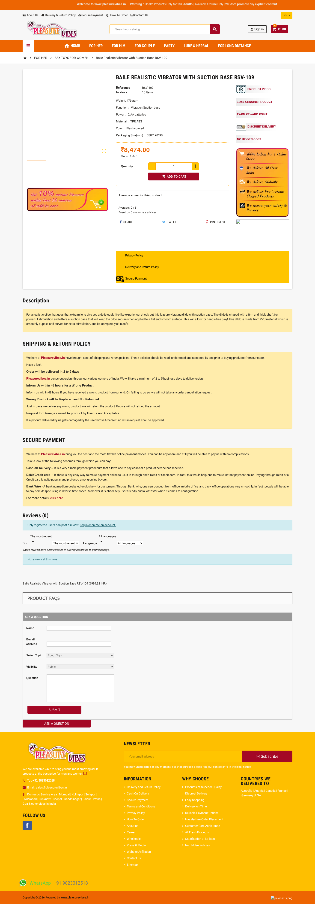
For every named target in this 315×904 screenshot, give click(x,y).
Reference (123, 87)
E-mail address (31, 642)
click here (56, 498)
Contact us (134, 858)
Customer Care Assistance (202, 826)
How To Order (118, 15)
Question (32, 678)
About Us (32, 15)
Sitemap (132, 864)
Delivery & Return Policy (60, 15)
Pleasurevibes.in (53, 357)
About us (132, 826)
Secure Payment (92, 15)
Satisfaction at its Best (200, 838)
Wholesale (134, 838)
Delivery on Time (196, 806)
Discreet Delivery (196, 793)
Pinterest (217, 222)
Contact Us (141, 15)
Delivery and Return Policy (143, 787)
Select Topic (34, 655)
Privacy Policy (136, 813)
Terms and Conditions (141, 806)
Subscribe (269, 756)
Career (131, 832)
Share (128, 222)
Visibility (31, 666)
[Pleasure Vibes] (52, 29)
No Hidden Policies (197, 845)
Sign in (257, 29)
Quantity (127, 166)
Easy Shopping (195, 800)
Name (30, 628)
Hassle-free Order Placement (204, 819)
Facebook (27, 825)
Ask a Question (56, 723)
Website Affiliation (139, 851)
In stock (121, 92)
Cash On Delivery (138, 793)
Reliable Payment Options (202, 813)
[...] (85, 773)
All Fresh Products (197, 832)
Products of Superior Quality (203, 787)
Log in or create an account (98, 525)
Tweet (171, 222)
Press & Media (136, 845)
